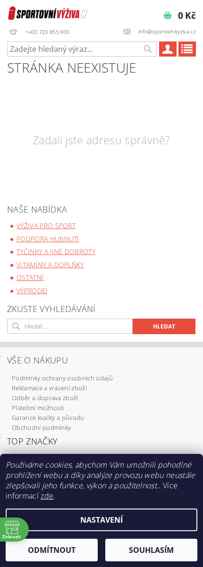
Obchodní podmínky (41, 427)
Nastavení (101, 520)
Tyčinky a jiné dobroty (56, 251)
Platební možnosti (38, 407)
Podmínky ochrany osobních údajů (62, 378)
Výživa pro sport (46, 225)
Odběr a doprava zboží (45, 398)
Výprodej (32, 290)
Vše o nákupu (37, 360)
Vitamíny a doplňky (50, 264)
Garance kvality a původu (48, 417)
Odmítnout (52, 550)
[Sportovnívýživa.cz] (48, 12)
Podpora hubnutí (48, 238)
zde (47, 496)
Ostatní (30, 277)
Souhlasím (151, 550)
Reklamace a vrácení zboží (49, 388)
